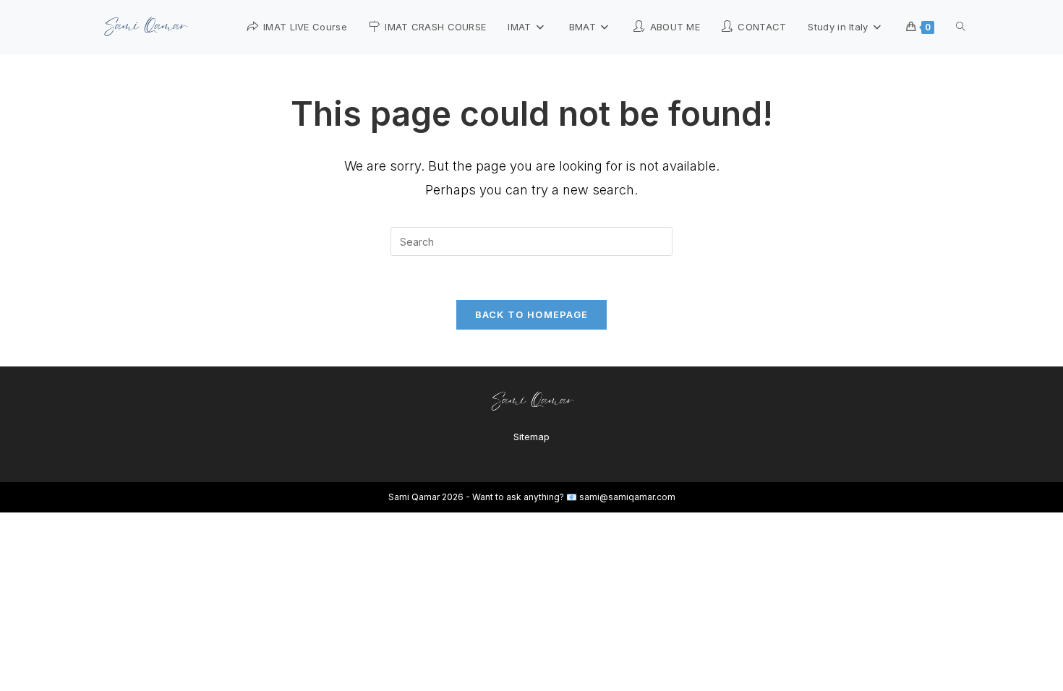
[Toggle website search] (960, 26)
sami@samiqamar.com (627, 497)
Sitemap (531, 436)
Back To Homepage (532, 314)
